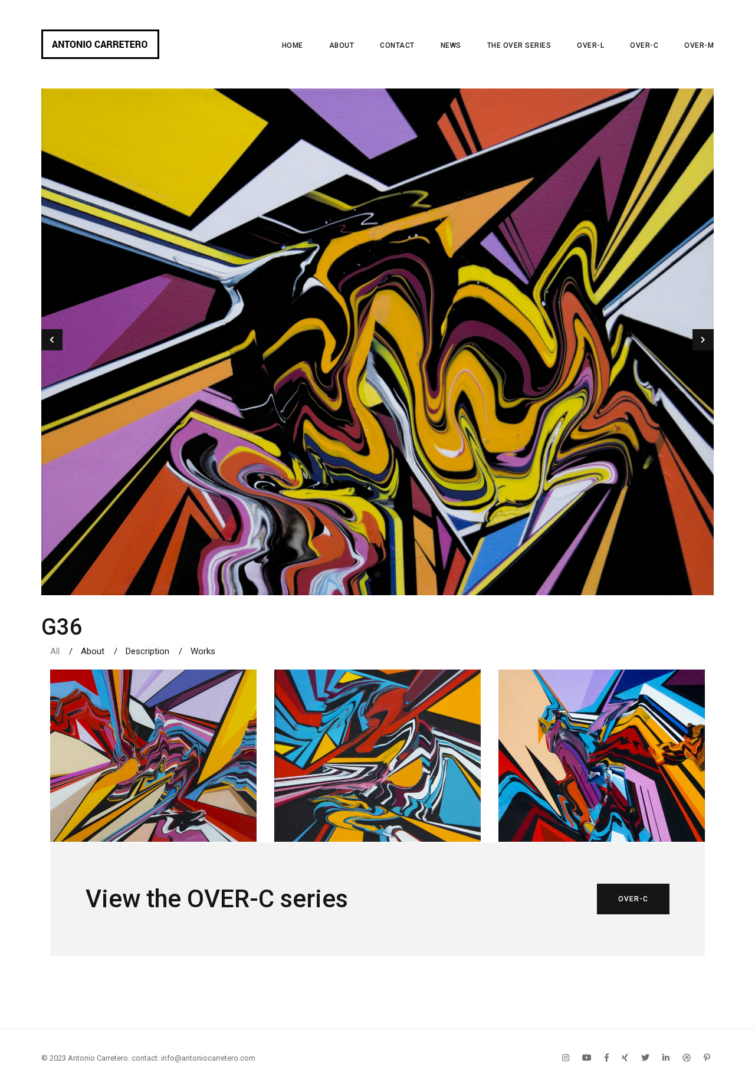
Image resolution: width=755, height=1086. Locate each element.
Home (292, 45)
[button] (377, 575)
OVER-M (699, 45)
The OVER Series (519, 45)
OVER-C (644, 45)
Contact (397, 45)
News (451, 45)
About (341, 45)
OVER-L (590, 45)
